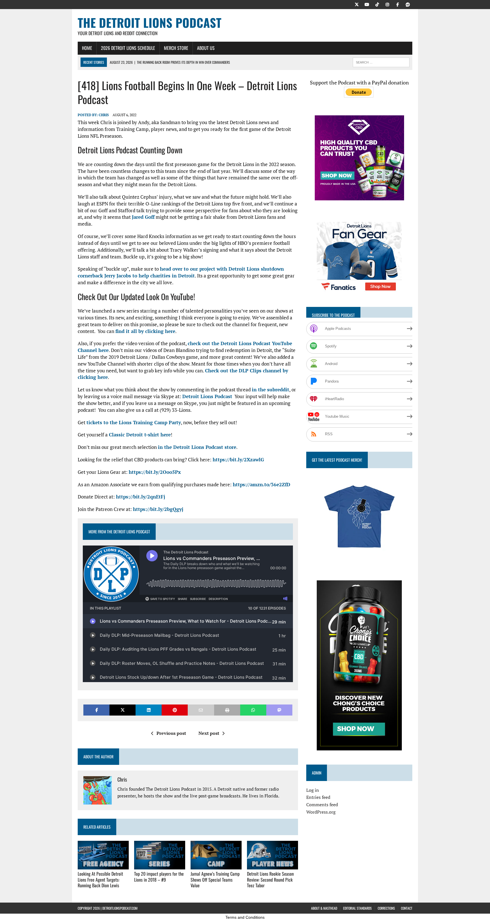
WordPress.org (320, 812)
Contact (406, 908)
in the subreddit (270, 389)
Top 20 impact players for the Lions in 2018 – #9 (159, 876)
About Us (206, 47)
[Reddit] (407, 4)
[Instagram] (387, 4)
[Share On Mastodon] (279, 710)
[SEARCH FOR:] (381, 61)
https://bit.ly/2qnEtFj (140, 496)
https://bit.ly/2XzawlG (238, 459)
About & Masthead (324, 908)
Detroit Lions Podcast (207, 396)
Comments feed (322, 804)
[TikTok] (377, 4)
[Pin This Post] (175, 710)
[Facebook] (397, 4)
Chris (104, 115)
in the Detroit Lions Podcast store (197, 447)
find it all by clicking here (145, 331)
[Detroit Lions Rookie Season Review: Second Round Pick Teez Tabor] (272, 865)
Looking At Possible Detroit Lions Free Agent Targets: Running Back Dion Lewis (100, 879)
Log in (312, 790)
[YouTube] (366, 4)
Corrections (386, 908)
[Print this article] (227, 710)
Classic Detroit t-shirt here (140, 434)
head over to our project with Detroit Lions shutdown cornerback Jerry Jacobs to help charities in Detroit (181, 272)
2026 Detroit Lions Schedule (128, 47)
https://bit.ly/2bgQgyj (158, 509)
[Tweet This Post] (122, 710)
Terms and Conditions (245, 917)
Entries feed (318, 797)
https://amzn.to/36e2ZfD (261, 484)
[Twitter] (356, 4)
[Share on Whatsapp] (253, 710)
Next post (208, 733)
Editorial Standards (357, 908)
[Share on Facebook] (96, 710)
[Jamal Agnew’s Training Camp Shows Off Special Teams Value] (216, 865)
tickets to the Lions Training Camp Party (133, 422)
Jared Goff (143, 217)
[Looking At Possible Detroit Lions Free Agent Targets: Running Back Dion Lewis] (103, 865)
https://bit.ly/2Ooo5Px (155, 472)
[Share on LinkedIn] (149, 710)
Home (87, 47)
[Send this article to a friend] (201, 710)
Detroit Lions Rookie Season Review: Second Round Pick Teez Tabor (270, 879)
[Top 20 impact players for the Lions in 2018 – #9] (159, 865)
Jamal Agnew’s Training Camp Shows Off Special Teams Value (215, 879)
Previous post (171, 733)
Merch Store (176, 47)
